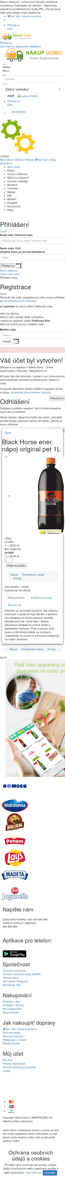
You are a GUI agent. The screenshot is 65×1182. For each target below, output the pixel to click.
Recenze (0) (15, 605)
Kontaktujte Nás (12, 985)
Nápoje (14, 574)
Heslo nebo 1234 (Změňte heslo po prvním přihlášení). (23, 250)
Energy (17, 578)
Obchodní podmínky (14, 970)
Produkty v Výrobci (13, 1005)
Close (8, 432)
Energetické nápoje (33, 574)
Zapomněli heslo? (10, 274)
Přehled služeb (11, 1043)
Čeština (33, 96)
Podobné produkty (41, 597)
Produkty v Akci (11, 1001)
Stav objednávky (12, 1009)
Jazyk (10, 95)
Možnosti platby (12, 1032)
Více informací (34, 1172)
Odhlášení (35, 46)
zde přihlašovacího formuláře (20, 301)
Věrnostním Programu (15, 981)
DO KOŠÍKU (19, 112)
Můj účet (7, 1060)
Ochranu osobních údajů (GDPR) (22, 974)
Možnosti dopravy (13, 1036)
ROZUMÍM (50, 1172)
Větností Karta (11, 978)
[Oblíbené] (6, 456)
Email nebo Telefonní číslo (16, 235)
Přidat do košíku (16, 565)
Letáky (6, 1071)
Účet (2, 46)
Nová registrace (9, 270)
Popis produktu (16, 597)
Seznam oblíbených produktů (19, 1067)
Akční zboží (13, 167)
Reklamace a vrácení (15, 1040)
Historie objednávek (17, 46)
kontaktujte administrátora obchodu (31, 392)
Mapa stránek (10, 1012)
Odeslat (6, 341)
